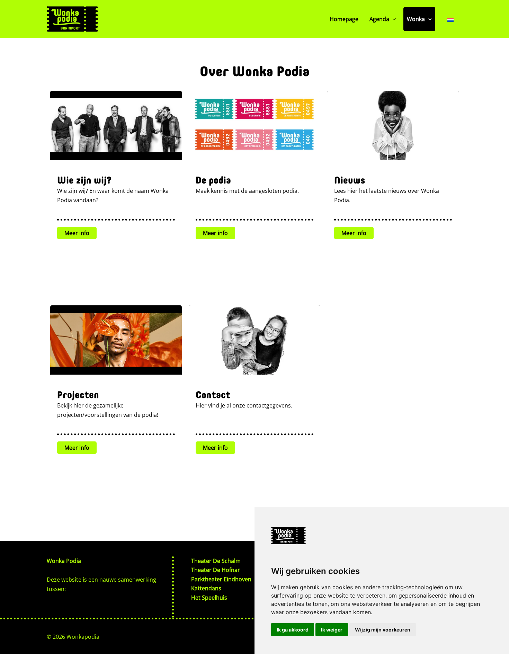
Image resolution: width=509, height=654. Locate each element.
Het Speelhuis (209, 597)
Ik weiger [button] (331, 630)
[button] (392, 19)
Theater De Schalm (216, 561)
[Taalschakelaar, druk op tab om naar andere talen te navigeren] (450, 19)
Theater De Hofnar (215, 570)
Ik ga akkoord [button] (293, 630)
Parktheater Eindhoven (221, 579)
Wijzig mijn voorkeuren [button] (382, 630)
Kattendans (206, 588)
